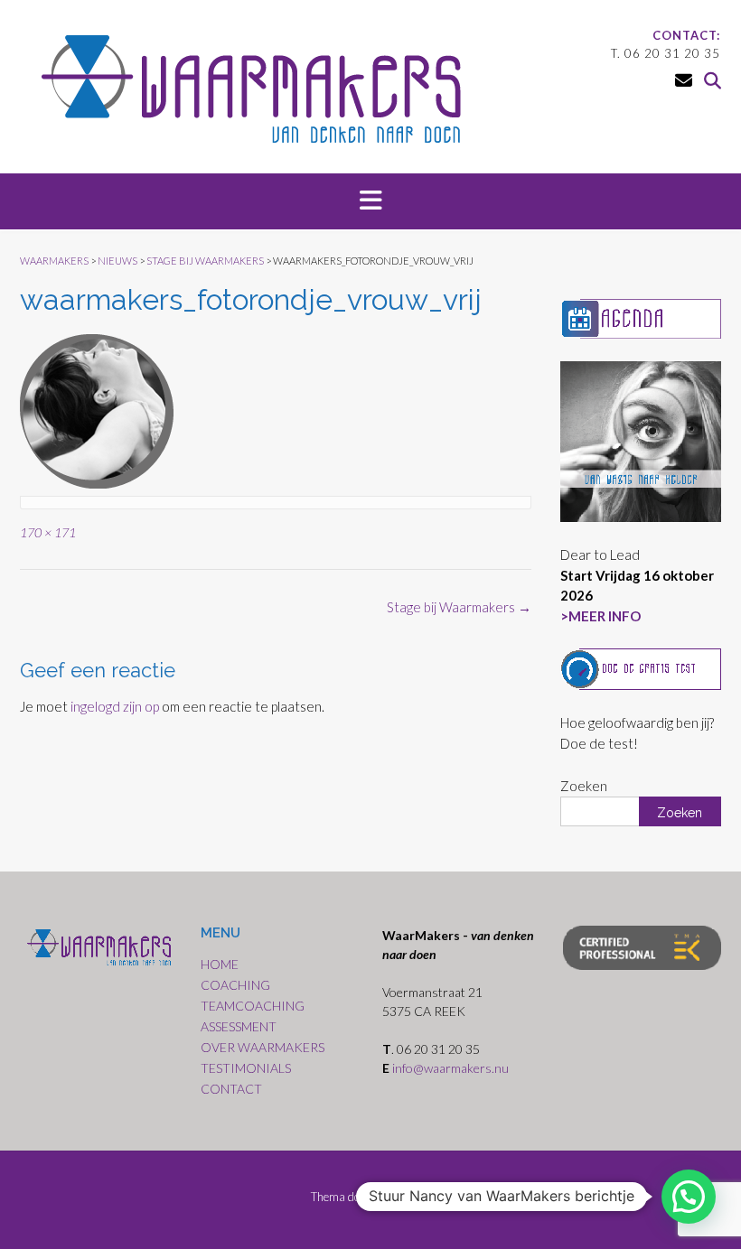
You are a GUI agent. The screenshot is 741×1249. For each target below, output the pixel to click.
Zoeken (583, 786)
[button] (370, 201)
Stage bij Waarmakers (459, 607)
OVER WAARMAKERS (262, 1047)
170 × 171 (48, 532)
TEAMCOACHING (253, 1005)
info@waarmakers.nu (451, 1068)
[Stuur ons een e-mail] (683, 80)
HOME (220, 964)
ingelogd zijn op (114, 706)
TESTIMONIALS (246, 1068)
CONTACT (231, 1088)
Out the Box (401, 1196)
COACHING (235, 985)
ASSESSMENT (239, 1026)
